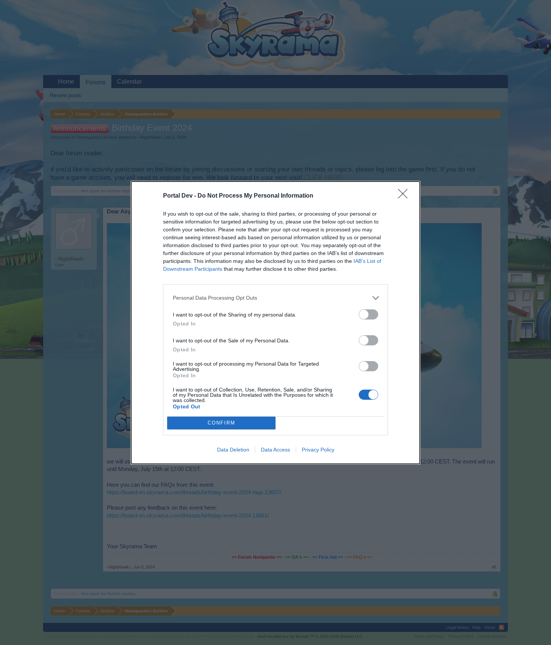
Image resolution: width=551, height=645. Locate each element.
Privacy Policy (318, 450)
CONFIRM (221, 423)
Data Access (275, 450)
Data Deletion (233, 450)
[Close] (405, 196)
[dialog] (275, 323)
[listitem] (275, 298)
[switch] (368, 314)
